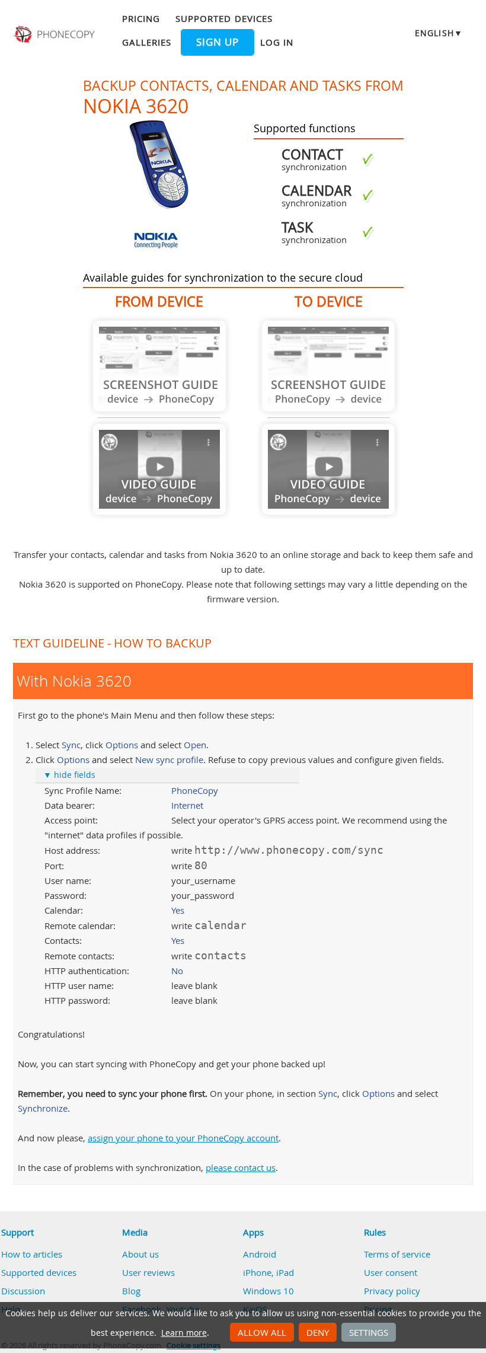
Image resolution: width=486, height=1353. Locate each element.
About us (140, 1254)
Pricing (141, 18)
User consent (390, 1272)
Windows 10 (268, 1291)
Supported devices (224, 18)
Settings (368, 1332)
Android (259, 1254)
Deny (317, 1332)
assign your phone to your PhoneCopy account (183, 1138)
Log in (276, 42)
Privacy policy (392, 1291)
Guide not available (159, 366)
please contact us (241, 1167)
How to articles (31, 1254)
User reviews (148, 1272)
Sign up (217, 42)
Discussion (23, 1291)
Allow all (262, 1332)
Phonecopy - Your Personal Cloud (55, 34)
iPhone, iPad (268, 1272)
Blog (131, 1291)
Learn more (184, 1333)
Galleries (146, 42)
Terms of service (397, 1254)
